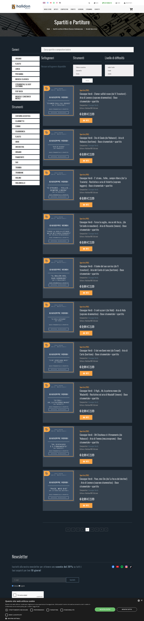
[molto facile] (119, 67)
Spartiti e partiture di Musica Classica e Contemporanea (68, 29)
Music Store (47, 9)
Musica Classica (22, 79)
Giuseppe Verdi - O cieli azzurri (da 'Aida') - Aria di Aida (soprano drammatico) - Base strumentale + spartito (103, 312)
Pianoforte (19, 157)
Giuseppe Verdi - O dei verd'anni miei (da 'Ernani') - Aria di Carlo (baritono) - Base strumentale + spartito (104, 352)
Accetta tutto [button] (105, 609)
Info (87, 120)
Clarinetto (19, 121)
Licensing (80, 9)
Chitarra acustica (22, 116)
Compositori (64, 9)
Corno (17, 126)
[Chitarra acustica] (87, 67)
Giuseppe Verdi (93, 105)
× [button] (141, 600)
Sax (16, 162)
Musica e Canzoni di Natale (23, 97)
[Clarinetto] (87, 70)
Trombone (19, 172)
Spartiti (73, 9)
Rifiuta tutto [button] (127, 609)
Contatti (97, 9)
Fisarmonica (20, 131)
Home (48, 29)
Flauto (18, 63)
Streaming (89, 9)
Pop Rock (19, 91)
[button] (48, 618)
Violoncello (20, 183)
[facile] (119, 70)
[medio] (119, 73)
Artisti (56, 9)
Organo (18, 58)
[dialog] (72, 609)
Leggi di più (36, 606)
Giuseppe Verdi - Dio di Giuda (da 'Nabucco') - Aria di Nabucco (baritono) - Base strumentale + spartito (102, 139)
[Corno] (87, 73)
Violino (18, 177)
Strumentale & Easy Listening (23, 85)
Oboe (17, 141)
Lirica (17, 68)
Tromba (18, 167)
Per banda (19, 74)
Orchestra (19, 146)
